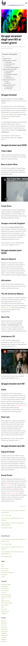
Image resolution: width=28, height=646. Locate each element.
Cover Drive (8, 65)
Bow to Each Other (10, 64)
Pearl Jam (8, 83)
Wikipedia (4, 114)
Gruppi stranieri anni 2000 (9, 69)
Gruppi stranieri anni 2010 (9, 60)
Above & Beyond (10, 71)
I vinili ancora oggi (6, 515)
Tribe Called (8, 62)
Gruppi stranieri (7, 58)
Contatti (3, 576)
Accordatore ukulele (6, 528)
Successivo (22, 506)
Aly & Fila (8, 76)
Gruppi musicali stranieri (7, 48)
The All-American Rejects (12, 74)
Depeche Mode (9, 87)
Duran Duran (9, 88)
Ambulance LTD (9, 78)
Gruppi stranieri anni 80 (9, 85)
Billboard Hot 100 (6, 307)
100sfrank (8, 46)
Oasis (7, 81)
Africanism (8, 72)
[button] (26, 3)
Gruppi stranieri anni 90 (9, 79)
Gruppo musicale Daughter (12, 67)
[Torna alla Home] (13, 3)
